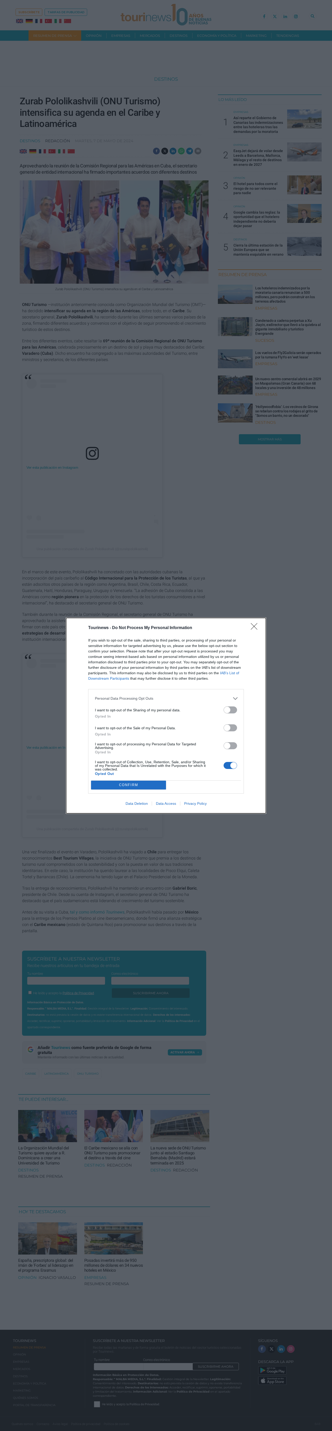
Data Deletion (137, 803)
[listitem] (166, 698)
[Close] (256, 628)
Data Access (166, 803)
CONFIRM (128, 785)
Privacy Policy (195, 803)
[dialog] (166, 715)
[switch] (230, 709)
